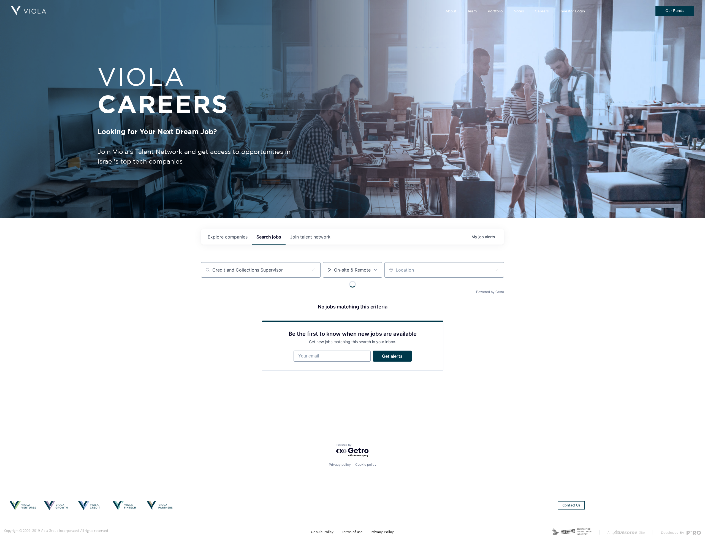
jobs (268, 237)
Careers (542, 11)
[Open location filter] (497, 270)
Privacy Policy (382, 531)
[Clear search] (313, 270)
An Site (626, 532)
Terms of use (352, 531)
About (450, 11)
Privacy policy (340, 464)
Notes (519, 11)
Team (472, 11)
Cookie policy (365, 464)
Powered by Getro (490, 292)
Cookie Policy (322, 531)
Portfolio (495, 11)
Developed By (673, 532)
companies (228, 237)
